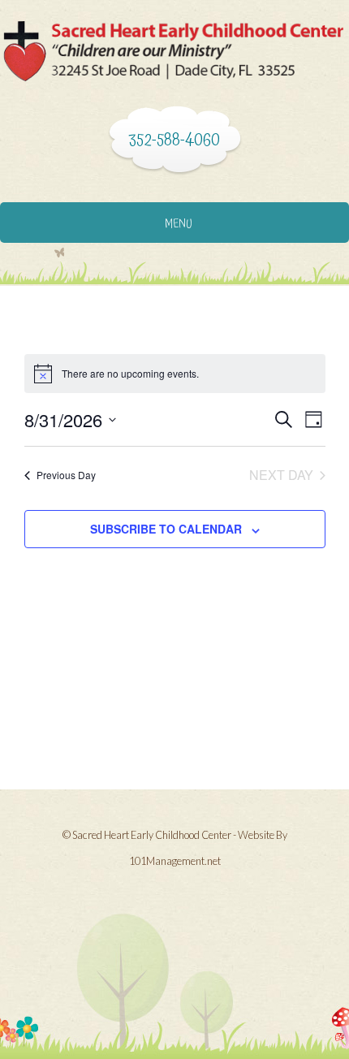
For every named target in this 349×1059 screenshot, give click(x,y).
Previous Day (66, 475)
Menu (178, 224)
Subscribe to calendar (166, 529)
